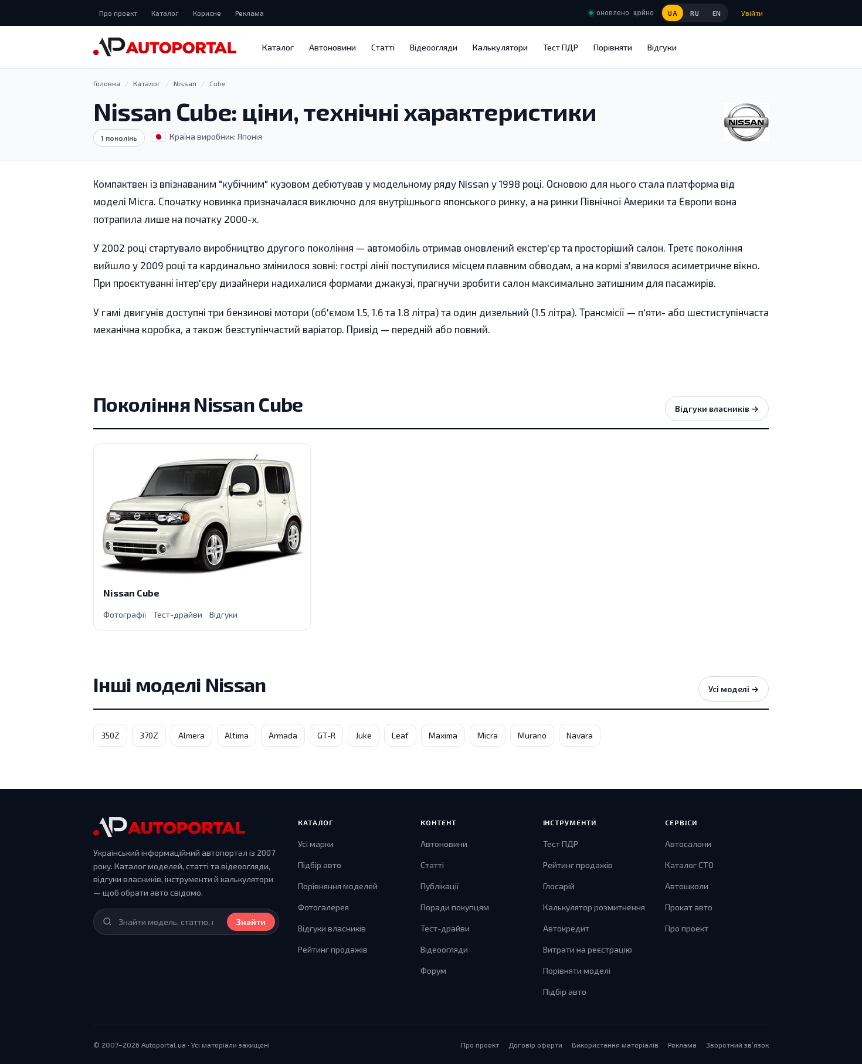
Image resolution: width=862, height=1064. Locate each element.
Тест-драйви (177, 614)
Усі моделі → (733, 689)
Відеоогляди (433, 47)
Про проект (118, 13)
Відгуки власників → (717, 409)
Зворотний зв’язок (737, 1045)
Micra (487, 735)
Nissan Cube (131, 592)
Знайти (251, 922)
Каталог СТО (689, 865)
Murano (532, 735)
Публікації (439, 886)
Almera (191, 735)
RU (694, 13)
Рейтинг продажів (333, 949)
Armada (283, 735)
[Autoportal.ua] (164, 47)
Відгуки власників (332, 928)
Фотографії (124, 614)
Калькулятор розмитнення (594, 907)
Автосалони (688, 844)
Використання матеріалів (615, 1045)
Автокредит (566, 928)
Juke (363, 735)
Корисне (207, 13)
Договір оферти (535, 1045)
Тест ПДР (560, 47)
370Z (149, 735)
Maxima (443, 735)
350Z (110, 735)
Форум (433, 970)
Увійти (752, 13)
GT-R (326, 735)
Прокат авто (688, 907)
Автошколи (686, 886)
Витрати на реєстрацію (587, 949)
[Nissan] (746, 122)
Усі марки (316, 844)
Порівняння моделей (338, 886)
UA (672, 13)
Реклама (249, 13)
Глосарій (559, 886)
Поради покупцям (454, 907)
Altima (237, 735)
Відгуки (662, 47)
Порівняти (612, 47)
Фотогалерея (323, 907)
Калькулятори (500, 47)
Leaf (400, 735)
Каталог (165, 13)
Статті (383, 47)
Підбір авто (319, 865)
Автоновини (332, 47)
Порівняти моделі (576, 970)
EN (716, 13)
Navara (579, 735)
